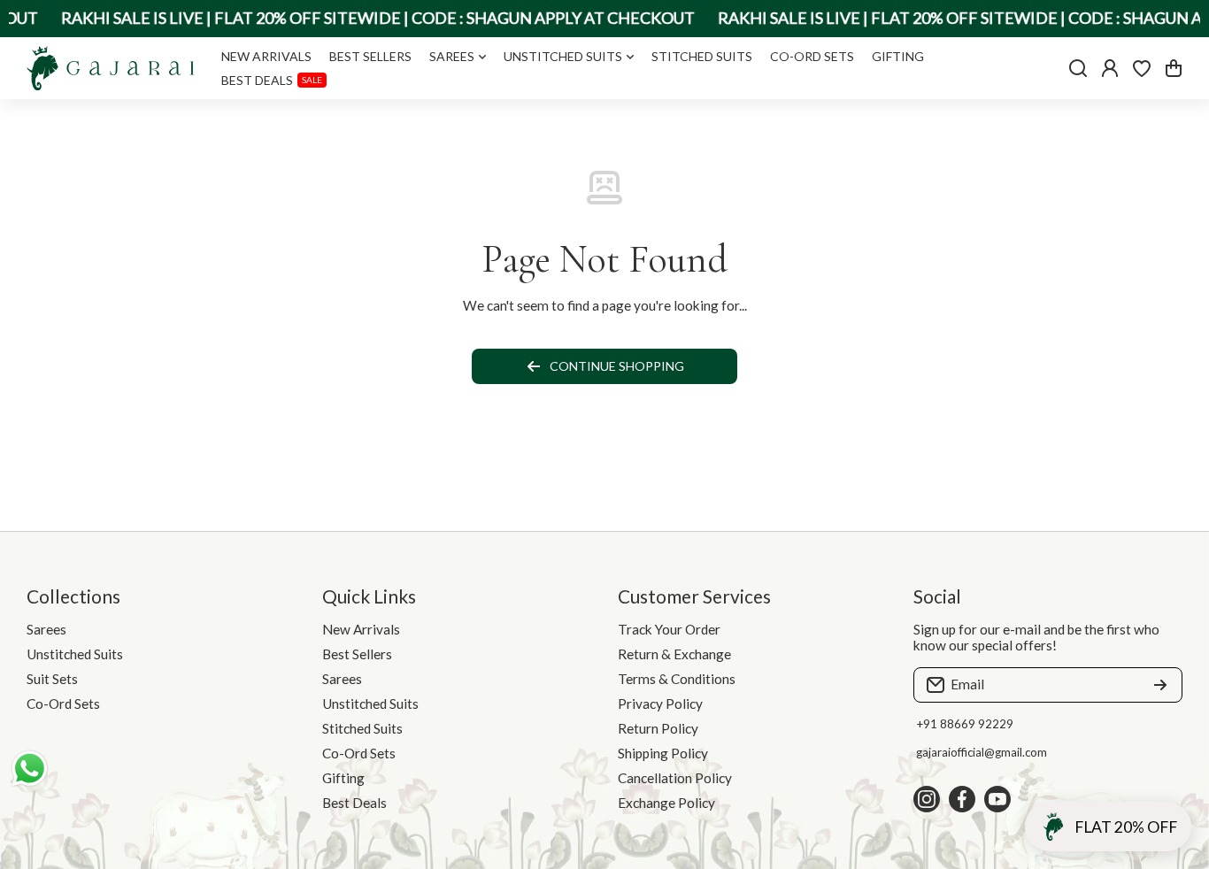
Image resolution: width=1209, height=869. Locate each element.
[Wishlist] (1142, 68)
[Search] (1078, 68)
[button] (1173, 68)
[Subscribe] (1160, 685)
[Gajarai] (111, 68)
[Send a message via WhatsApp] (29, 768)
